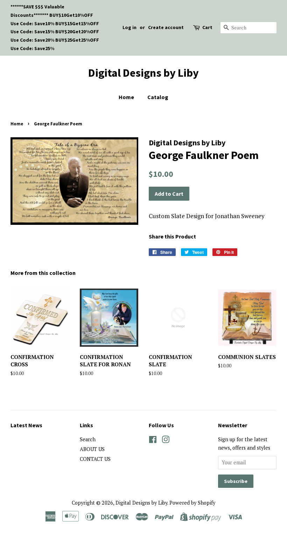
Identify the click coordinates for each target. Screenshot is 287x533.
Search (88, 439)
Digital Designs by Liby (143, 72)
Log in (129, 27)
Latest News (26, 425)
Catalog (157, 97)
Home (126, 97)
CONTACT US (95, 459)
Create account (166, 27)
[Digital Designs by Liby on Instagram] (165, 440)
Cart (207, 27)
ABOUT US (92, 449)
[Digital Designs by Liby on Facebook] (153, 440)
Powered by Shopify (192, 502)
